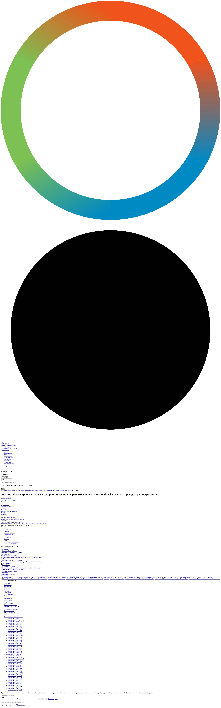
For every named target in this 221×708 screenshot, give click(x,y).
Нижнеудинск (65, 579)
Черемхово (193, 579)
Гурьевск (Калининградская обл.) (119, 577)
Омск (4, 563)
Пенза (4, 565)
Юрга (218, 579)
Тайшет (150, 579)
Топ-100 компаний (9, 612)
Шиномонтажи (8, 457)
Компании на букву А (14, 618)
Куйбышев (4, 579)
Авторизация (4, 448)
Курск (40, 557)
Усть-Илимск (181, 579)
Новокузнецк (30, 562)
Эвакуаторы (7, 462)
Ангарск (15, 577)
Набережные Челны (8, 562)
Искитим (200, 577)
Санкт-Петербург (12, 568)
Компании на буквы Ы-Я (15, 637)
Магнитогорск (6, 560)
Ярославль (5, 575)
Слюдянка (110, 579)
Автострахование (9, 463)
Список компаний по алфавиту (13, 617)
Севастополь (26, 568)
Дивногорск (133, 577)
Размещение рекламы (10, 605)
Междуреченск (49, 579)
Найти (2, 488)
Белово (64, 577)
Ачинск (25, 577)
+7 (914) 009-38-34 (18, 523)
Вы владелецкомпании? (4, 514)
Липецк (4, 558)
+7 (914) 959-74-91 (29, 523)
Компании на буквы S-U (15, 648)
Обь (91, 579)
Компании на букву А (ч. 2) (16, 620)
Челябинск (12, 574)
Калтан (212, 577)
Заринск (187, 577)
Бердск (59, 577)
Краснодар (28, 557)
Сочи (32, 568)
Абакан (20, 577)
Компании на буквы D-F (15, 640)
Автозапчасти (8, 456)
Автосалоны (7, 454)
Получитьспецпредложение (6, 510)
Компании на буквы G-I (15, 642)
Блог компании (8, 534)
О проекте (7, 602)
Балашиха (5, 551)
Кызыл (9, 579)
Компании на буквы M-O (15, 645)
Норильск (72, 579)
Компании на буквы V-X (15, 649)
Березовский (70, 577)
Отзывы (6, 531)
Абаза (30, 577)
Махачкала (14, 560)
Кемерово (18, 557)
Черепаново (207, 579)
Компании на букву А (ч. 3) (16, 621)
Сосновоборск (117, 579)
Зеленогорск (194, 577)
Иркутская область (7, 577)
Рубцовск (104, 579)
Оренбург (8, 563)
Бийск (55, 577)
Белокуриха (77, 577)
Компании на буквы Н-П (15, 631)
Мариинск (57, 579)
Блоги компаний (9, 611)
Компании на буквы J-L (15, 643)
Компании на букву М (14, 629)
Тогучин (159, 579)
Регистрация (13, 448)
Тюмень (20, 569)
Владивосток (6, 552)
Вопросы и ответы (9, 603)
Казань (4, 557)
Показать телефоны (6, 523)
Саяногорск (144, 579)
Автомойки (7, 460)
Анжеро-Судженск (42, 577)
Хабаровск (5, 572)
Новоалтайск (79, 579)
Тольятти (8, 569)
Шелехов (214, 579)
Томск (13, 569)
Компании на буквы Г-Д (15, 624)
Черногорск (200, 579)
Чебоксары (5, 574)
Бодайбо (50, 577)
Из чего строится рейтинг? (12, 606)
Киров (23, 557)
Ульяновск (11, 571)
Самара (4, 568)
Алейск (34, 577)
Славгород (130, 579)
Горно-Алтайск (99, 577)
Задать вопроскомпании (5, 505)
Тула (16, 569)
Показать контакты (6, 498)
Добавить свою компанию (8, 445)
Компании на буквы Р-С (15, 632)
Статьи (6, 614)
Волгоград (13, 552)
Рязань (13, 566)
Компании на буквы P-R (15, 646)
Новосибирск (38, 562)
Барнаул (10, 551)
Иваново (5, 555)
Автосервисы (8, 453)
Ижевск (10, 555)
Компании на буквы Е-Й (15, 626)
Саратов (19, 568)
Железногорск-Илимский (156, 577)
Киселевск (206, 577)
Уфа (15, 571)
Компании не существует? (8, 500)
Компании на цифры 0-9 (15, 652)
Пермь (8, 565)
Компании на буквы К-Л (15, 628)
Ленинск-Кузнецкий (31, 579)
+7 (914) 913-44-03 (40, 523)
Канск (23, 579)
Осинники (86, 579)
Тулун (154, 579)
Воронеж (19, 552)
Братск (10, 447)
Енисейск (145, 577)
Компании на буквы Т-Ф (15, 634)
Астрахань (5, 549)
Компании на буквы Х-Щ (15, 635)
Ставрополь (37, 568)
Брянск (15, 551)
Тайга (163, 579)
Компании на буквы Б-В (15, 623)
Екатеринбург (6, 554)
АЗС (5, 465)
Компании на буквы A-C (15, 638)
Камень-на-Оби (16, 579)
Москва (20, 560)
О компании (7, 529)
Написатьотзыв (3, 502)
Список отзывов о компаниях (13, 654)
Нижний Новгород (20, 562)
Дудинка (139, 577)
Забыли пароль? (52, 699)
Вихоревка (91, 577)
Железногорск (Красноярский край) (174, 577)
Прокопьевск (97, 579)
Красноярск (35, 557)
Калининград (10, 557)
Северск (124, 579)
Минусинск (41, 579)
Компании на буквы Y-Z (15, 651)
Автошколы (7, 459)
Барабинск (84, 577)
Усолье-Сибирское (171, 579)
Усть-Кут (187, 579)
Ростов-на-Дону (7, 566)
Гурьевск (106, 577)
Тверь (4, 569)
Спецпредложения (9, 533)
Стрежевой (136, 579)
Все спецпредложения (10, 609)
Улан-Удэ (5, 571)
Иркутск (15, 555)
